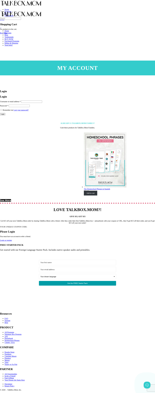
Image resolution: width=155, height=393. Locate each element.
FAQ (6, 318)
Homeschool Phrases (12, 340)
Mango (7, 360)
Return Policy (9, 386)
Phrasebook (9, 338)
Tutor (6, 362)
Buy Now (3, 33)
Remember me (8, 110)
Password (4, 106)
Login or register (6, 240)
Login (2, 114)
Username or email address (10, 102)
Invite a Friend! (10, 376)
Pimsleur (8, 358)
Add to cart (90, 193)
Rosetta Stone (9, 352)
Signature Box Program (13, 334)
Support (7, 321)
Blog (6, 323)
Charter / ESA (10, 342)
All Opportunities (11, 374)
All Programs (9, 332)
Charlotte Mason (10, 356)
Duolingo (8, 354)
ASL (6, 336)
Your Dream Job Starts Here (15, 380)
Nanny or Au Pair (11, 364)
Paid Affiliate (9, 378)
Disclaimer (8, 384)
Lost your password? (21, 110)
